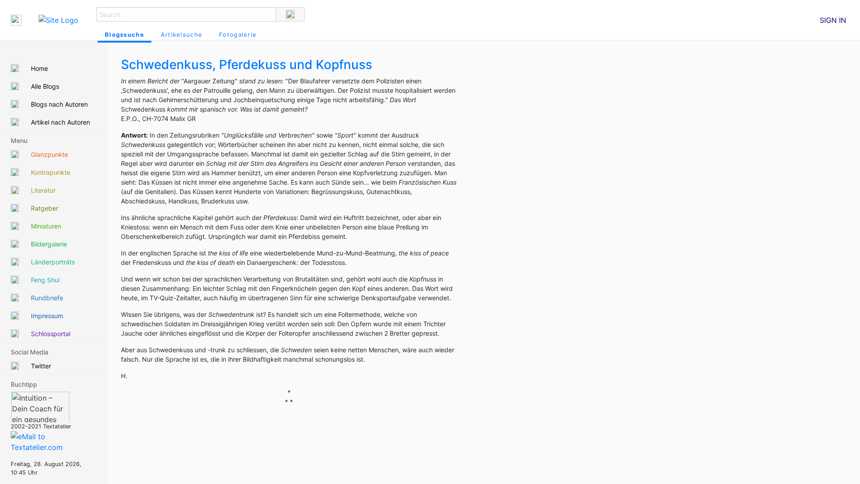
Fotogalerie (238, 34)
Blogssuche (124, 34)
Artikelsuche (181, 34)
